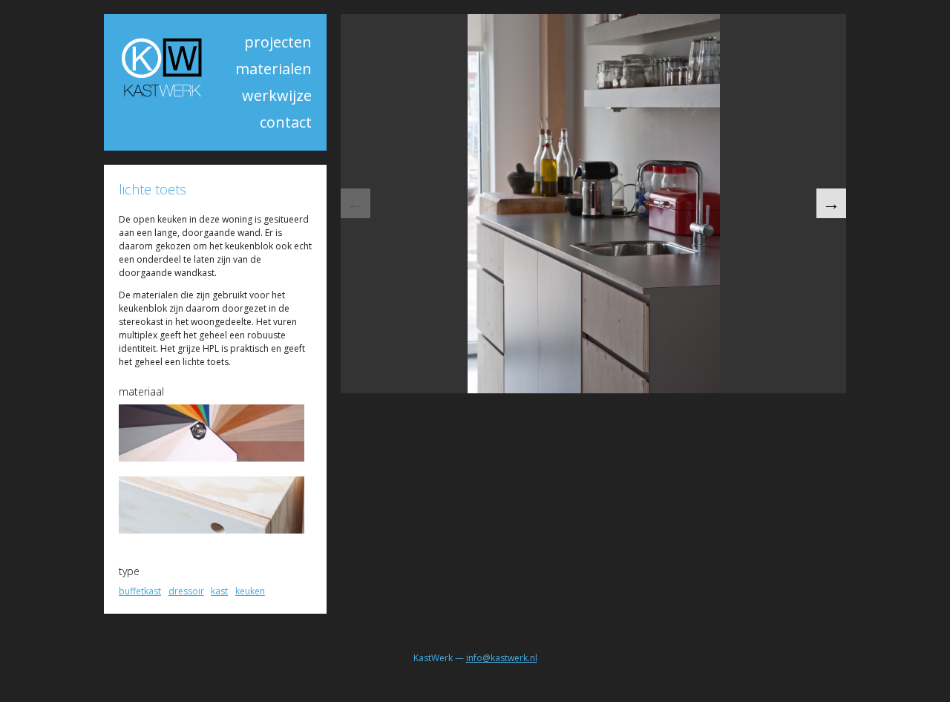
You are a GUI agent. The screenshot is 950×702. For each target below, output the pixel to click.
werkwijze (277, 95)
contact (286, 122)
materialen (273, 69)
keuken (250, 591)
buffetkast (140, 591)
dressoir (186, 591)
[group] (593, 203)
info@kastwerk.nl (501, 658)
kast (219, 591)
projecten (278, 42)
